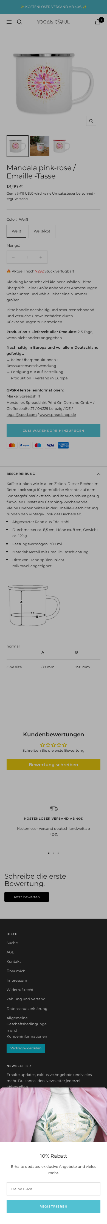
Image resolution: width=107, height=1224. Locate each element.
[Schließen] (98, 1096)
